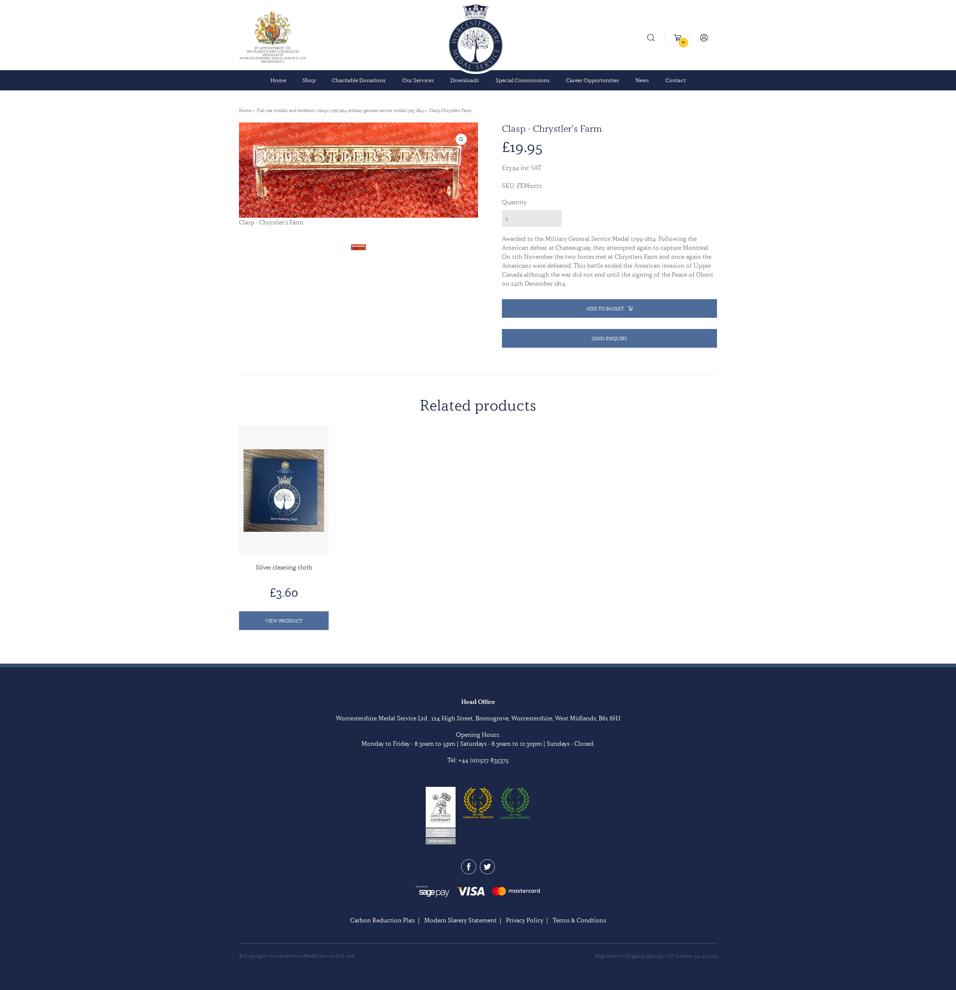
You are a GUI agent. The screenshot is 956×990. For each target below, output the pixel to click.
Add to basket (605, 308)
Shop (309, 80)
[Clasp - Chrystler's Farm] (358, 246)
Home (278, 80)
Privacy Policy (524, 920)
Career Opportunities (592, 80)
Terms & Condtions (579, 920)
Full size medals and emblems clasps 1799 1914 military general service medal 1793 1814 (340, 110)
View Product (283, 621)
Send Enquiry (609, 338)
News (642, 80)
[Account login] (704, 37)
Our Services (418, 80)
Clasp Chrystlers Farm (450, 110)
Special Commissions (523, 80)
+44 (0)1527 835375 (483, 760)
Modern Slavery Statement (460, 920)
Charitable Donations (359, 80)
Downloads (464, 80)
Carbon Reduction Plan (382, 920)
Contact (675, 80)
